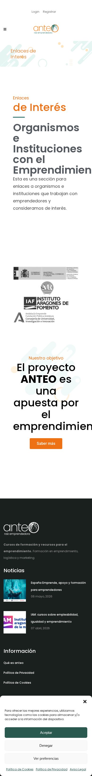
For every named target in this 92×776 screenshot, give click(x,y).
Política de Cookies (19, 769)
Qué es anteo (14, 663)
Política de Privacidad (51, 769)
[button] (85, 701)
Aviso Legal (78, 769)
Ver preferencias (46, 758)
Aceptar (46, 733)
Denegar (46, 745)
